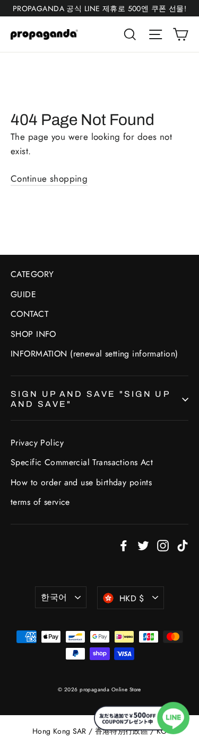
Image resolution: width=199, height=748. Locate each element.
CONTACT (29, 314)
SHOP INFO (33, 334)
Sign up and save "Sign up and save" (90, 398)
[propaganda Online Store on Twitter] (143, 545)
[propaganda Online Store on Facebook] (123, 545)
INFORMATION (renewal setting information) (94, 354)
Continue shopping (49, 178)
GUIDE (23, 294)
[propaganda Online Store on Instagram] (163, 545)
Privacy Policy (37, 443)
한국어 (54, 597)
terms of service (40, 502)
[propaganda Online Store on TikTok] (182, 545)
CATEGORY (32, 274)
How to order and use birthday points (81, 482)
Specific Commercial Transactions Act (82, 462)
